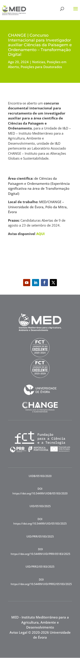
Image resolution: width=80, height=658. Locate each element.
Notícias (38, 62)
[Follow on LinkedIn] (35, 282)
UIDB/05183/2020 (40, 476)
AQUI (40, 233)
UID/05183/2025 (40, 506)
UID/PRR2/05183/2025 (40, 566)
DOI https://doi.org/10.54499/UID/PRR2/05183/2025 (41, 582)
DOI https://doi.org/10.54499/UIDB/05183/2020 (40, 491)
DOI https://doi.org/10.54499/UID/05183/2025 (40, 521)
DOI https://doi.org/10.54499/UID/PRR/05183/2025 (40, 551)
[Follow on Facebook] (44, 282)
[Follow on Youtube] (26, 282)
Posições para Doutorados (41, 67)
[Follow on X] (53, 282)
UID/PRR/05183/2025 (40, 536)
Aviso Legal (18, 632)
